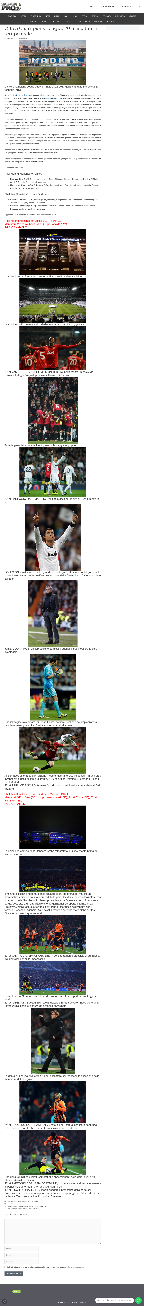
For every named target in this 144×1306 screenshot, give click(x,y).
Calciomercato (108, 6)
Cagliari (33, 22)
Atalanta (107, 16)
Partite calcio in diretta (30, 1201)
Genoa (67, 22)
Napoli (24, 16)
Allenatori (127, 6)
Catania (95, 16)
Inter (47, 16)
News (91, 6)
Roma (65, 16)
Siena (87, 22)
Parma (84, 16)
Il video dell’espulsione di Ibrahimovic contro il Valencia (26, 1206)
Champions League (14, 1201)
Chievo (78, 22)
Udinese (132, 16)
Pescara (110, 22)
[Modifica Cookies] (4, 1301)
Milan (75, 16)
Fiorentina (36, 16)
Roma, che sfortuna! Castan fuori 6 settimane (23, 1209)
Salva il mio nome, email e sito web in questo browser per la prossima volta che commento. (45, 1267)
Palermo (56, 22)
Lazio (56, 16)
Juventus (12, 16)
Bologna (98, 22)
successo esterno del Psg (54, 98)
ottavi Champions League (16, 1204)
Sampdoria (120, 16)
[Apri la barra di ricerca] (139, 6)
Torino (45, 22)
